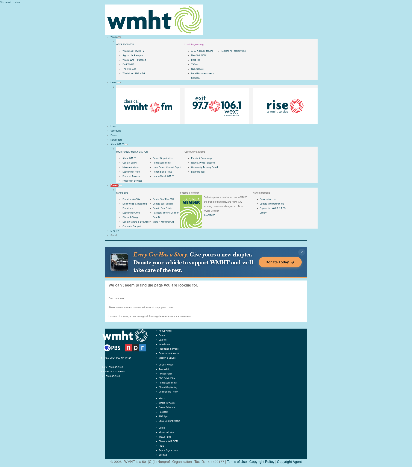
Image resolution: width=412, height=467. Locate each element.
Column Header (166, 364)
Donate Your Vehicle (163, 203)
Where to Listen (166, 432)
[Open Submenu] (119, 37)
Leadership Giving (132, 212)
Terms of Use (237, 461)
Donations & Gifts (131, 199)
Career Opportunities (163, 158)
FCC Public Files (167, 378)
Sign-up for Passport (133, 55)
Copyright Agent (289, 461)
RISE (161, 445)
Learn (113, 126)
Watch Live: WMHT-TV (133, 50)
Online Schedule (167, 407)
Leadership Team (131, 171)
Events (114, 135)
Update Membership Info (272, 203)
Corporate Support (132, 226)
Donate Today (277, 262)
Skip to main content (10, 2)
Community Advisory (169, 353)
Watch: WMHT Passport (134, 59)
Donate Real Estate (162, 208)
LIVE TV (115, 230)
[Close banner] (301, 252)
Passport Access (268, 199)
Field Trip (195, 59)
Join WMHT (209, 215)
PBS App (163, 416)
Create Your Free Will (163, 199)
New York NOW (198, 55)
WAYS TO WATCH (125, 44)
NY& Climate (197, 68)
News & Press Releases (203, 162)
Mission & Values (167, 357)
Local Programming (194, 44)
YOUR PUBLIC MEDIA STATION (132, 151)
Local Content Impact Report (167, 167)
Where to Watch (167, 402)
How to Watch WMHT (163, 176)
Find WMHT (128, 64)
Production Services (132, 180)
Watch (114, 36)
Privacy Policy (165, 373)
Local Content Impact (169, 420)
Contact (163, 335)
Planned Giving (130, 217)
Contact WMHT (130, 162)
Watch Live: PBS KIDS (134, 73)
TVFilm (194, 64)
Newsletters (116, 139)
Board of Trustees (131, 176)
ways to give (122, 192)
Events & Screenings (201, 158)
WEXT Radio (165, 436)
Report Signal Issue (162, 171)
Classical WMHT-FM (168, 441)
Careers (163, 339)
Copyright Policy (261, 461)
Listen (114, 82)
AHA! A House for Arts (202, 50)
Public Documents (162, 162)
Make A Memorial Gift (163, 221)
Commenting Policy (168, 391)
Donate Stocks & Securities (136, 221)
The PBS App (129, 68)
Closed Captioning (168, 387)
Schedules (116, 130)
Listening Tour (198, 171)
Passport (163, 411)
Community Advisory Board (204, 167)
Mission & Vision (131, 167)
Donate (114, 185)
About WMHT (117, 144)
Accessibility (165, 369)
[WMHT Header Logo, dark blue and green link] (154, 19)
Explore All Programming (233, 50)
